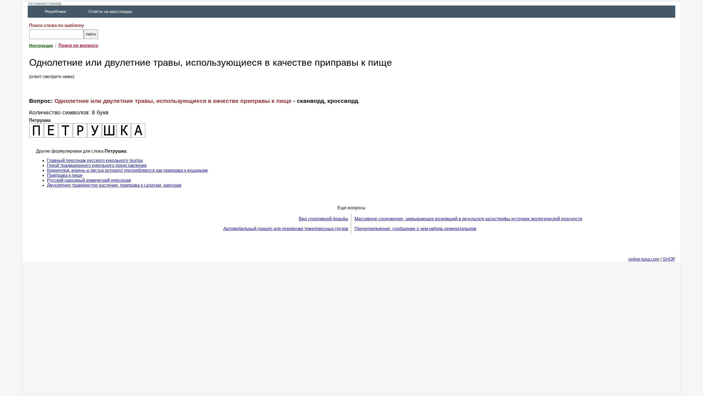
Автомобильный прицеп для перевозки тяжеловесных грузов (285, 228)
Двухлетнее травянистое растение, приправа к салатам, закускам (114, 185)
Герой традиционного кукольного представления (97, 165)
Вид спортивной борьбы (323, 218)
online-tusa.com (643, 259)
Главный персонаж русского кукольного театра (95, 160)
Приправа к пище (65, 175)
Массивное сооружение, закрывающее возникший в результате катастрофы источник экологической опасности (468, 218)
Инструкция (41, 45)
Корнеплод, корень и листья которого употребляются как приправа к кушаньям (127, 170)
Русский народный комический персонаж (89, 180)
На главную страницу (45, 4)
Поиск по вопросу (78, 45)
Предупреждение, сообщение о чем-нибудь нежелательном (415, 228)
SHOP (669, 259)
